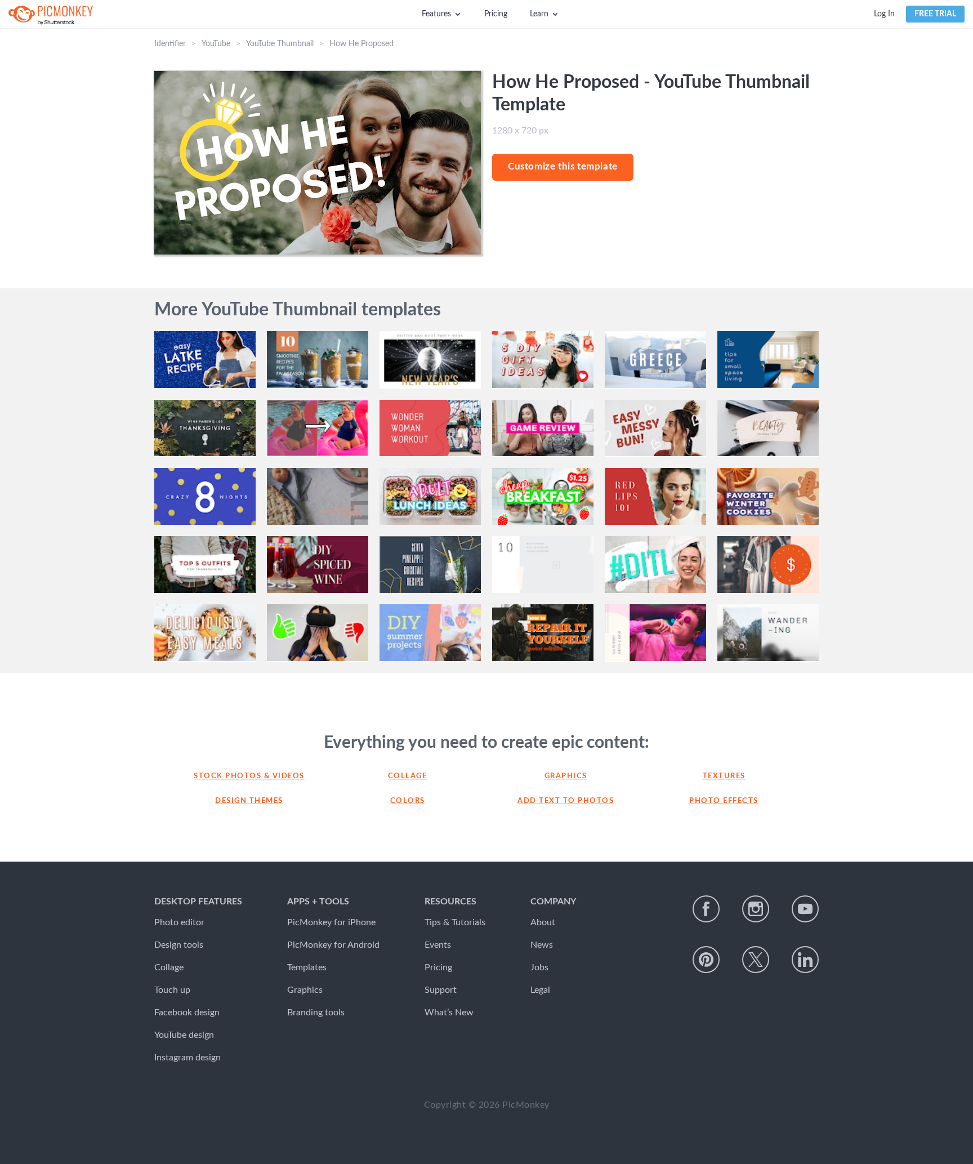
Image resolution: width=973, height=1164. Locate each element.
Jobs (539, 967)
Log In (884, 14)
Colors (407, 801)
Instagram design (187, 1057)
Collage (407, 776)
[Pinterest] (706, 959)
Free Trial (935, 14)
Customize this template (563, 166)
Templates (307, 967)
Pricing (495, 14)
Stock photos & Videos (249, 776)
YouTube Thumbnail (280, 44)
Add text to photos (565, 801)
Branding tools (316, 1012)
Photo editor (179, 922)
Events (438, 944)
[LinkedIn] (805, 959)
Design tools (178, 944)
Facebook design (187, 1012)
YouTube (216, 44)
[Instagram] (755, 908)
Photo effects (723, 801)
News (541, 944)
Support (441, 989)
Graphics (565, 776)
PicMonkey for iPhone (331, 922)
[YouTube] (805, 908)
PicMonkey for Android (333, 944)
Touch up (172, 989)
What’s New (449, 1012)
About (542, 922)
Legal (540, 989)
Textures (724, 776)
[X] (755, 959)
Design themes (249, 801)
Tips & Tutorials (455, 922)
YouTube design (184, 1035)
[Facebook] (706, 908)
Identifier (170, 44)
